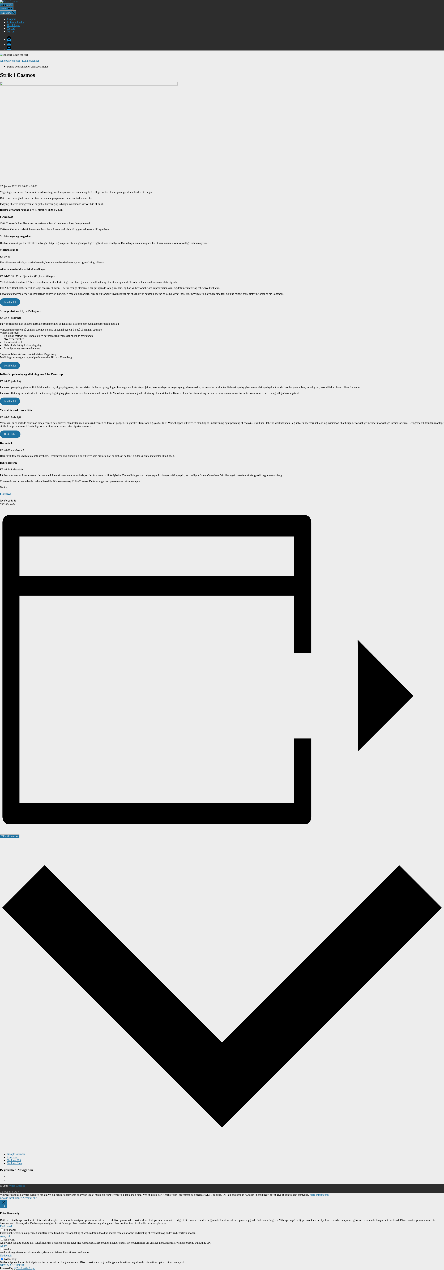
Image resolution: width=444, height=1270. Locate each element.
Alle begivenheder (10, 60)
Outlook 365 (14, 1160)
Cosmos (5, 494)
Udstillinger (13, 25)
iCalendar (12, 1157)
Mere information (319, 1194)
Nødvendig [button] (6, 1255)
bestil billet (10, 302)
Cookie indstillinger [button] (11, 1197)
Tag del (11, 28)
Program (11, 19)
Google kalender (16, 1154)
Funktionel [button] (6, 1226)
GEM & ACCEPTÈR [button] (12, 1265)
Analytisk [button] (5, 1236)
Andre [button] (3, 1245)
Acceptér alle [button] (29, 1197)
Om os (10, 31)
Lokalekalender (15, 22)
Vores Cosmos (17, 1185)
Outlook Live (14, 1163)
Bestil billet (10, 434)
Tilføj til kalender (9, 836)
